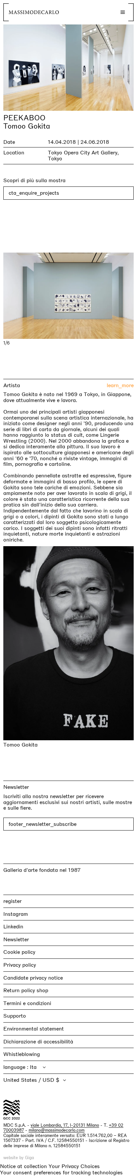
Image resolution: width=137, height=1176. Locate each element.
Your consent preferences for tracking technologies (61, 1172)
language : (16, 1067)
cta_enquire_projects (34, 192)
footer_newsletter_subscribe (42, 824)
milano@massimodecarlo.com (56, 1130)
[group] (68, 296)
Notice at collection (23, 1166)
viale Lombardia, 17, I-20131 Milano (65, 1125)
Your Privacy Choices (74, 1166)
